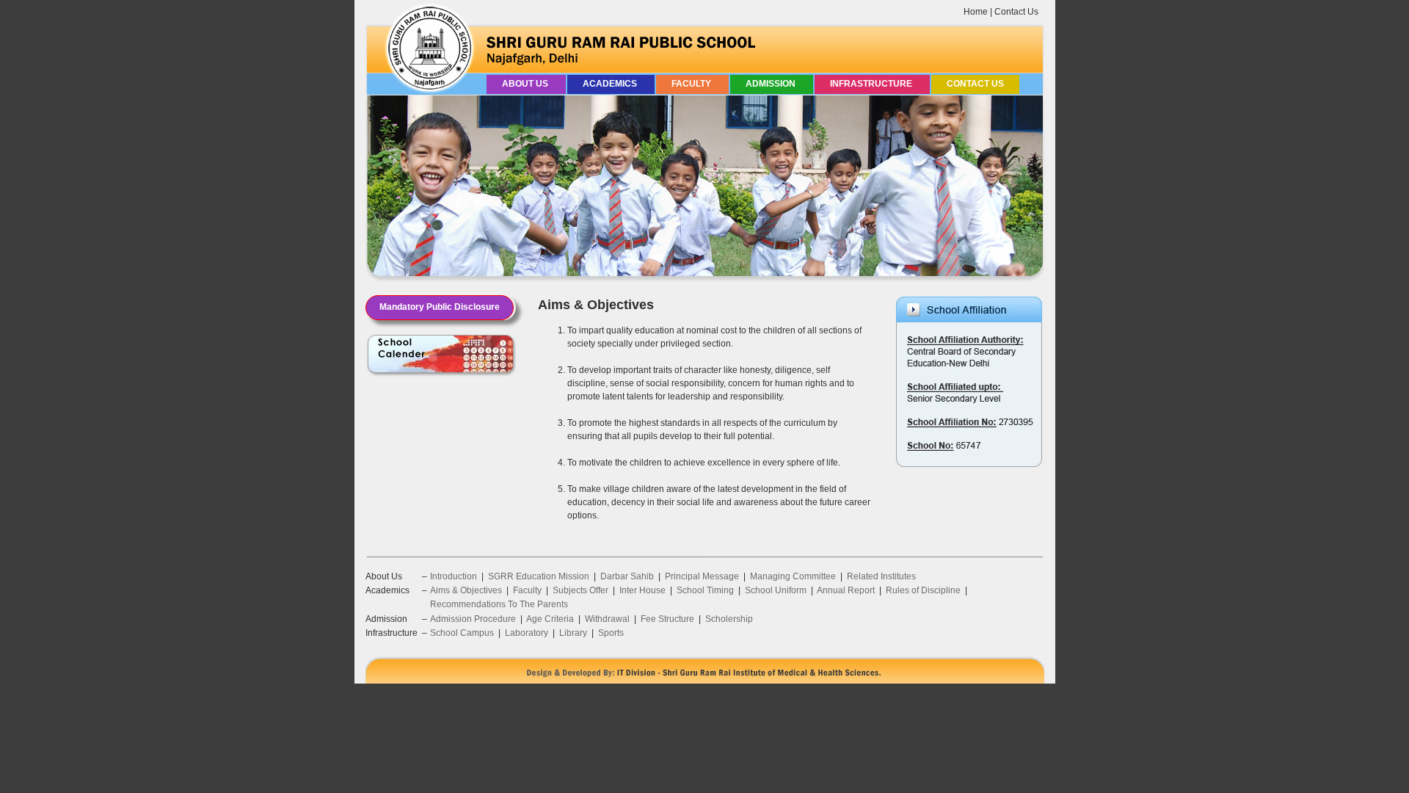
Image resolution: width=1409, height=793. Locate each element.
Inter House (642, 590)
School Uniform (776, 590)
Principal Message (702, 576)
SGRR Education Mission (538, 576)
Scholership (729, 619)
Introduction (453, 576)
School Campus (462, 633)
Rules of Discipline (923, 590)
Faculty (692, 84)
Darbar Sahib (627, 576)
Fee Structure (667, 619)
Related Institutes (881, 576)
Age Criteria (550, 619)
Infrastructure (872, 84)
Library (573, 633)
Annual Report (846, 590)
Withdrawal (607, 619)
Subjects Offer (580, 590)
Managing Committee (793, 576)
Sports (611, 633)
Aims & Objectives (466, 590)
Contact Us (1016, 12)
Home (976, 12)
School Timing (705, 590)
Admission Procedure (473, 619)
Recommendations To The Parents (499, 604)
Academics (611, 84)
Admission (772, 84)
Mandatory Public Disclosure (439, 307)
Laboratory (526, 633)
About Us (526, 84)
